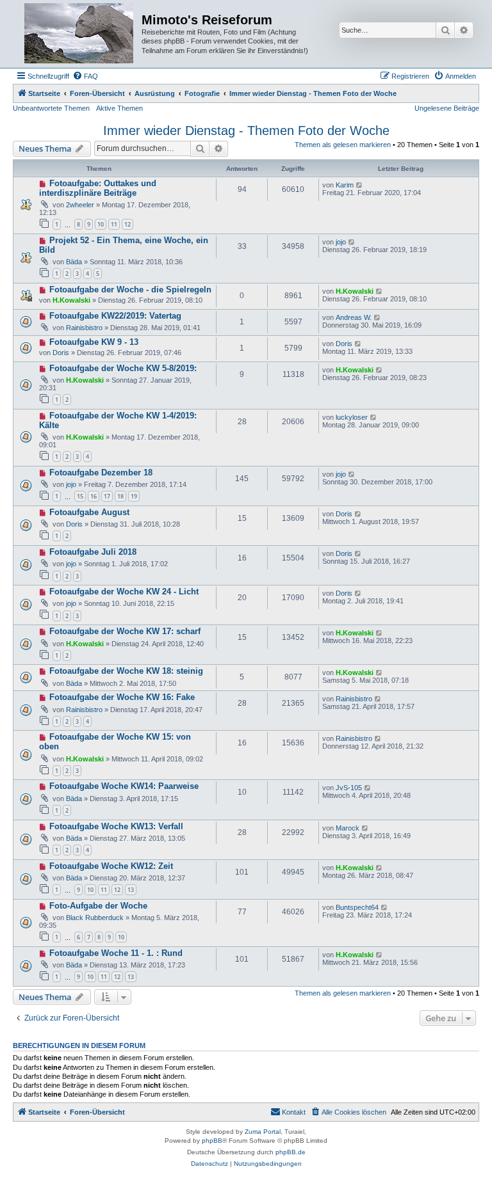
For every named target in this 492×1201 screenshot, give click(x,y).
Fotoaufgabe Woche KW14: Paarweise (124, 786)
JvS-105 (349, 787)
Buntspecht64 (357, 907)
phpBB (212, 1140)
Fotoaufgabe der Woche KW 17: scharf (125, 631)
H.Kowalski (71, 300)
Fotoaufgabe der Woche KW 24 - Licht (124, 591)
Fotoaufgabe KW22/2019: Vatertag (115, 316)
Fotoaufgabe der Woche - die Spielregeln (130, 289)
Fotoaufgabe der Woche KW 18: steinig (126, 671)
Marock (347, 828)
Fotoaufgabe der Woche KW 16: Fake (122, 697)
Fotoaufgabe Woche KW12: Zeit (111, 866)
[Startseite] (79, 34)
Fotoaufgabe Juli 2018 (92, 552)
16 (93, 496)
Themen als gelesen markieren (343, 144)
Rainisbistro (84, 327)
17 (107, 496)
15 (80, 496)
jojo (341, 242)
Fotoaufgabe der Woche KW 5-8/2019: (123, 368)
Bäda (74, 262)
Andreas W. (354, 317)
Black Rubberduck (95, 917)
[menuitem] (85, 76)
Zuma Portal (263, 1131)
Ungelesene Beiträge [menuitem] (446, 108)
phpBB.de (290, 1152)
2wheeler (80, 205)
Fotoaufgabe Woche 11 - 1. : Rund (116, 953)
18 (120, 496)
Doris (61, 352)
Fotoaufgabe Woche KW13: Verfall (116, 826)
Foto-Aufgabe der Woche (98, 906)
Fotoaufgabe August (89, 512)
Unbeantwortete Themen (51, 108)
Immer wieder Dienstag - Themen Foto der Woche (246, 130)
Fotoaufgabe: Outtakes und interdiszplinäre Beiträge (97, 188)
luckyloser (352, 417)
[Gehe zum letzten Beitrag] (360, 185)
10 (100, 224)
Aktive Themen (119, 108)
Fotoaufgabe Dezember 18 (100, 472)
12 (127, 224)
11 (114, 224)
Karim (345, 185)
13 (130, 890)
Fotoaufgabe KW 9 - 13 (93, 342)
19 (134, 496)
